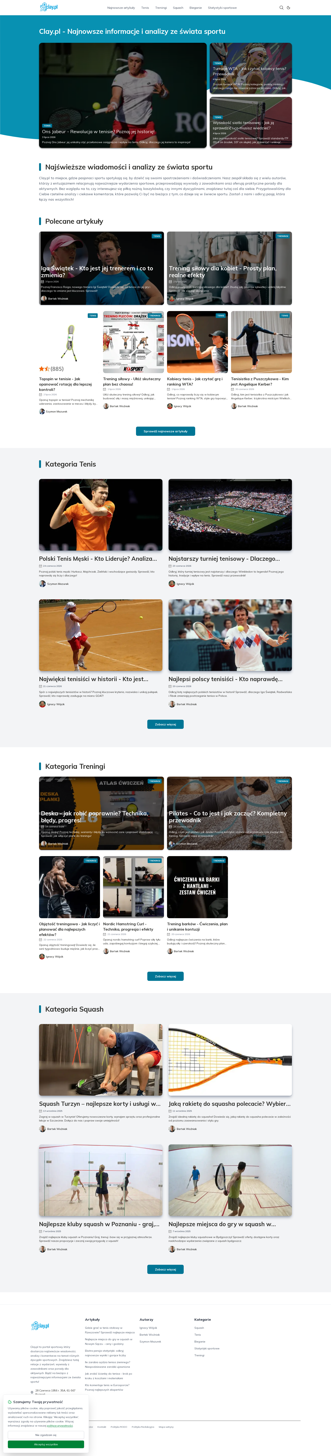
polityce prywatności (60, 1425)
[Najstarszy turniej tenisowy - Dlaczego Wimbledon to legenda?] (230, 515)
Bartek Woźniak (58, 298)
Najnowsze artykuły (121, 8)
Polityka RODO (119, 1426)
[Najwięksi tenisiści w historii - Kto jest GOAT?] (100, 635)
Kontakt (101, 1426)
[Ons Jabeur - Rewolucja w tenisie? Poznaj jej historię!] (123, 95)
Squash (178, 8)
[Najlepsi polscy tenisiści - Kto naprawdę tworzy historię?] (230, 635)
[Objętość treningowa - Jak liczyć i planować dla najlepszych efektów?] (69, 887)
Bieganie (195, 8)
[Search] (281, 8)
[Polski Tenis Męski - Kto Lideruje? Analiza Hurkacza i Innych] (100, 515)
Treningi (161, 8)
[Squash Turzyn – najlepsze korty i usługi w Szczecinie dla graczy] (100, 1060)
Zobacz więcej (165, 724)
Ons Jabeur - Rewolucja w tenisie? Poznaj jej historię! (98, 131)
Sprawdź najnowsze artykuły (166, 431)
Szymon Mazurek (58, 584)
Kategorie (202, 1319)
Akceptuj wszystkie (46, 1444)
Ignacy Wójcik (184, 298)
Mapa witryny (166, 1426)
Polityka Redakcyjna (143, 1426)
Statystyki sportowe (222, 8)
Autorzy (146, 1319)
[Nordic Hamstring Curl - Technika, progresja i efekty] (133, 887)
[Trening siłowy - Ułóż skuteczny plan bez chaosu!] (133, 342)
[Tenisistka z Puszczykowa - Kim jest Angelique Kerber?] (261, 342)
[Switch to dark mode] (288, 7)
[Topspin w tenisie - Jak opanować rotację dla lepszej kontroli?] (69, 342)
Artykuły (92, 1319)
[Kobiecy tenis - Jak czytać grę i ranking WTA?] (197, 342)
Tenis (145, 8)
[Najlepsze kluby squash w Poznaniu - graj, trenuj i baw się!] (100, 1180)
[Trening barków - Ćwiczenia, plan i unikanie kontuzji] (197, 887)
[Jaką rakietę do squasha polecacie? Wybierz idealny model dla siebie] (230, 1060)
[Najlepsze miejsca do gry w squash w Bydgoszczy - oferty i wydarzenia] (230, 1180)
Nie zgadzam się (46, 1435)
